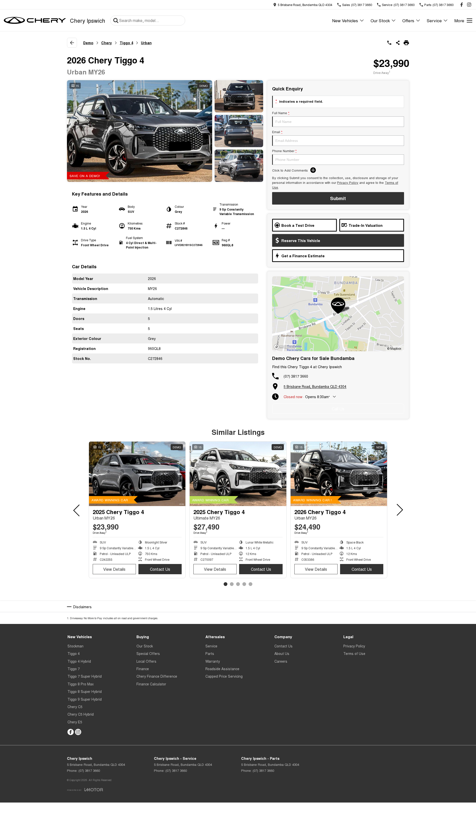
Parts (209, 653)
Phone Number (284, 150)
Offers (408, 20)
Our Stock (380, 20)
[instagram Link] (469, 4)
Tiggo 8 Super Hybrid (84, 691)
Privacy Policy (347, 182)
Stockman (75, 645)
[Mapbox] (286, 347)
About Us (281, 653)
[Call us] (389, 43)
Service (434, 20)
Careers (280, 661)
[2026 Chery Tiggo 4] (339, 474)
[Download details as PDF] (406, 43)
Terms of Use (354, 653)
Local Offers (146, 661)
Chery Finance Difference (156, 676)
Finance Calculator (151, 683)
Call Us (338, 409)
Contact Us (160, 569)
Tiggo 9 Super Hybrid (84, 699)
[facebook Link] (462, 4)
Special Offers (148, 653)
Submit (338, 198)
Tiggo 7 (73, 668)
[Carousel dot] (225, 584)
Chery (106, 42)
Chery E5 (74, 721)
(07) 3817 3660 (296, 376)
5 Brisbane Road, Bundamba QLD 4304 (315, 386)
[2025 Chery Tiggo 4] (137, 474)
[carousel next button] (399, 510)
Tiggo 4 (126, 42)
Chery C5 (74, 706)
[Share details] (398, 43)
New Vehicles (345, 20)
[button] (165, 131)
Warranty (212, 661)
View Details (114, 569)
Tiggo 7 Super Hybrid (84, 676)
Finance (142, 668)
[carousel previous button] (77, 510)
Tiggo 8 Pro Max (80, 683)
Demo (88, 42)
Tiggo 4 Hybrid (79, 661)
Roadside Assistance (222, 668)
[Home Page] (35, 20)
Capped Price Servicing (224, 676)
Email (277, 131)
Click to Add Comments (290, 170)
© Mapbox (394, 348)
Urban (146, 42)
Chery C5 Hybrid (80, 714)
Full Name (280, 112)
